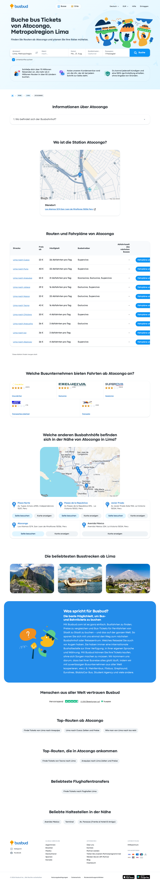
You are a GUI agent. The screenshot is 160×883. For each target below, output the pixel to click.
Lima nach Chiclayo (22, 315)
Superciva (109, 396)
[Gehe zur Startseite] (19, 6)
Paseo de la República (76, 503)
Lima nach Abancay (22, 342)
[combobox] (22, 52)
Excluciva (62, 396)
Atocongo (23, 523)
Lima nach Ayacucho (23, 324)
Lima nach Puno (20, 269)
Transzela (86, 414)
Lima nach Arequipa (22, 278)
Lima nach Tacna (21, 305)
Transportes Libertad (21, 414)
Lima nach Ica (19, 333)
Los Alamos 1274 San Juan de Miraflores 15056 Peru (69, 209)
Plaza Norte (24, 503)
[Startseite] (12, 95)
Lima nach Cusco (21, 260)
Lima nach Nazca (21, 296)
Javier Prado (117, 503)
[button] (36, 52)
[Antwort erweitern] (145, 119)
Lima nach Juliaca (21, 287)
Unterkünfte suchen (24, 59)
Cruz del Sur (17, 396)
